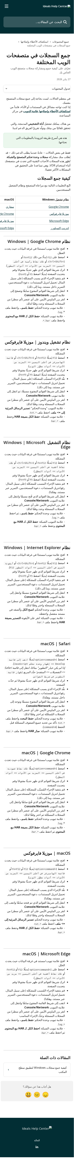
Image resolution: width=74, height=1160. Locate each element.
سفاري (10, 207)
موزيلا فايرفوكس (59, 214)
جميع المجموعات (60, 41)
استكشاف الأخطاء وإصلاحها (34, 41)
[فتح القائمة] (6, 6)
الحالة (37, 1140)
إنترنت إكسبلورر (60, 228)
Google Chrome (59, 207)
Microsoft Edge (59, 221)
